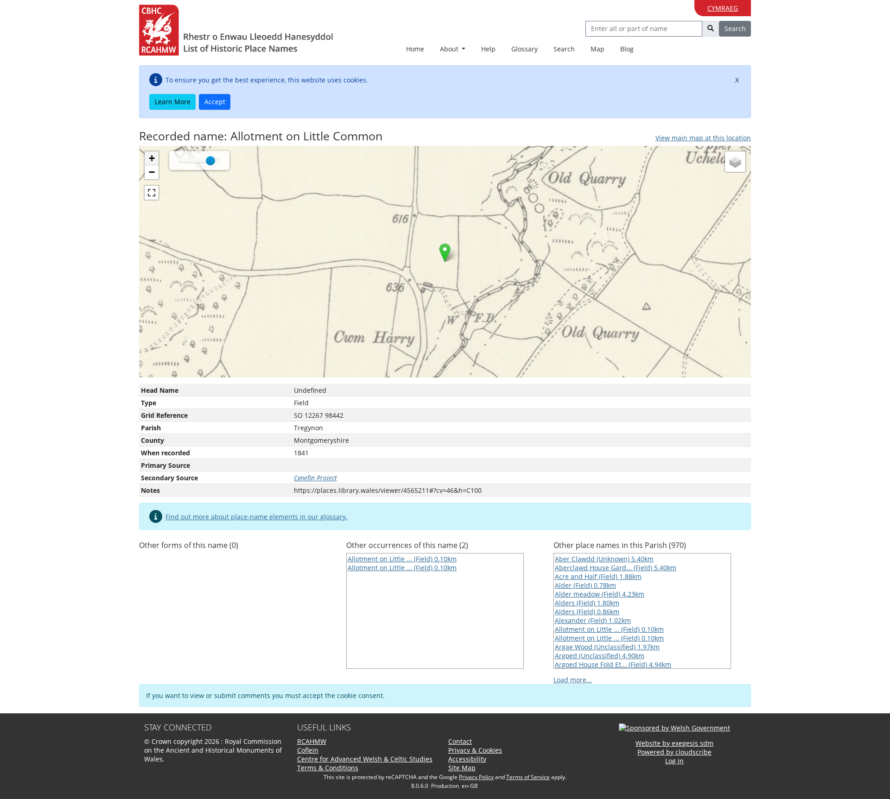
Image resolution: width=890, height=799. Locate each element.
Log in (674, 760)
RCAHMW (311, 741)
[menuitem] (453, 49)
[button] (445, 252)
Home (415, 48)
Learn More (173, 101)
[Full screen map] (152, 193)
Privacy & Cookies (475, 750)
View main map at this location (703, 137)
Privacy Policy (476, 777)
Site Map (462, 767)
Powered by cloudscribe (674, 752)
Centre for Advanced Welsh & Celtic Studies (364, 759)
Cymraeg (722, 8)
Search (564, 48)
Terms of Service (528, 777)
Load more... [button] (572, 679)
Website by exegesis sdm (674, 743)
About (450, 48)
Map (597, 48)
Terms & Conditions (327, 767)
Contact (460, 741)
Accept (214, 101)
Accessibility (467, 759)
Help (488, 48)
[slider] (210, 160)
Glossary (524, 48)
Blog (627, 48)
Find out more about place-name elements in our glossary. (256, 516)
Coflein (307, 750)
